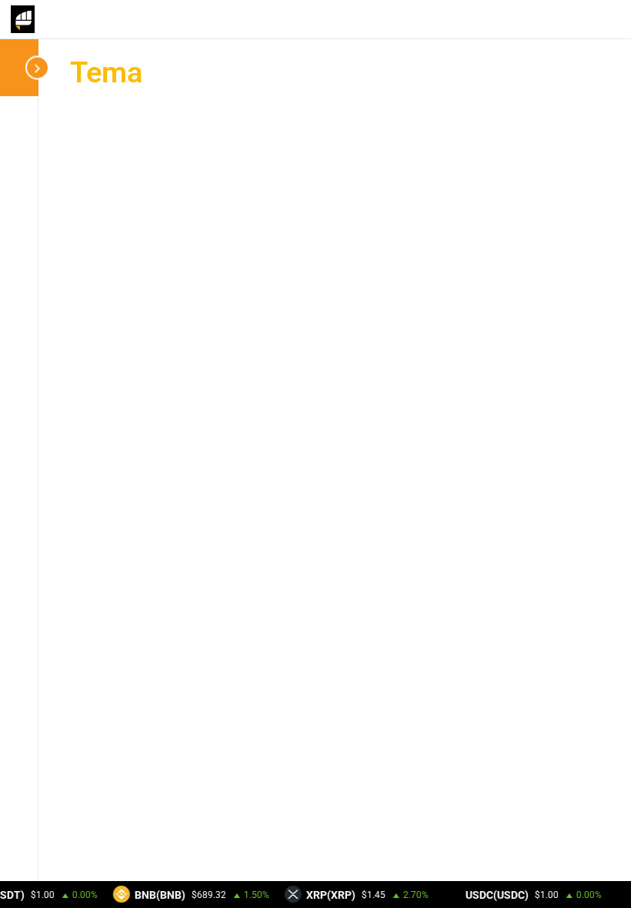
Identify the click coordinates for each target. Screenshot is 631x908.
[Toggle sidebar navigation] (23, 67)
